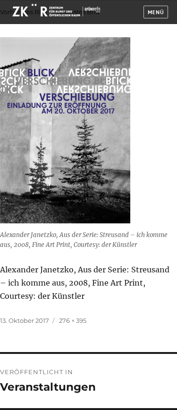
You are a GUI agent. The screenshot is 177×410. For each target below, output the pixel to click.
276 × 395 (72, 320)
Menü (156, 12)
